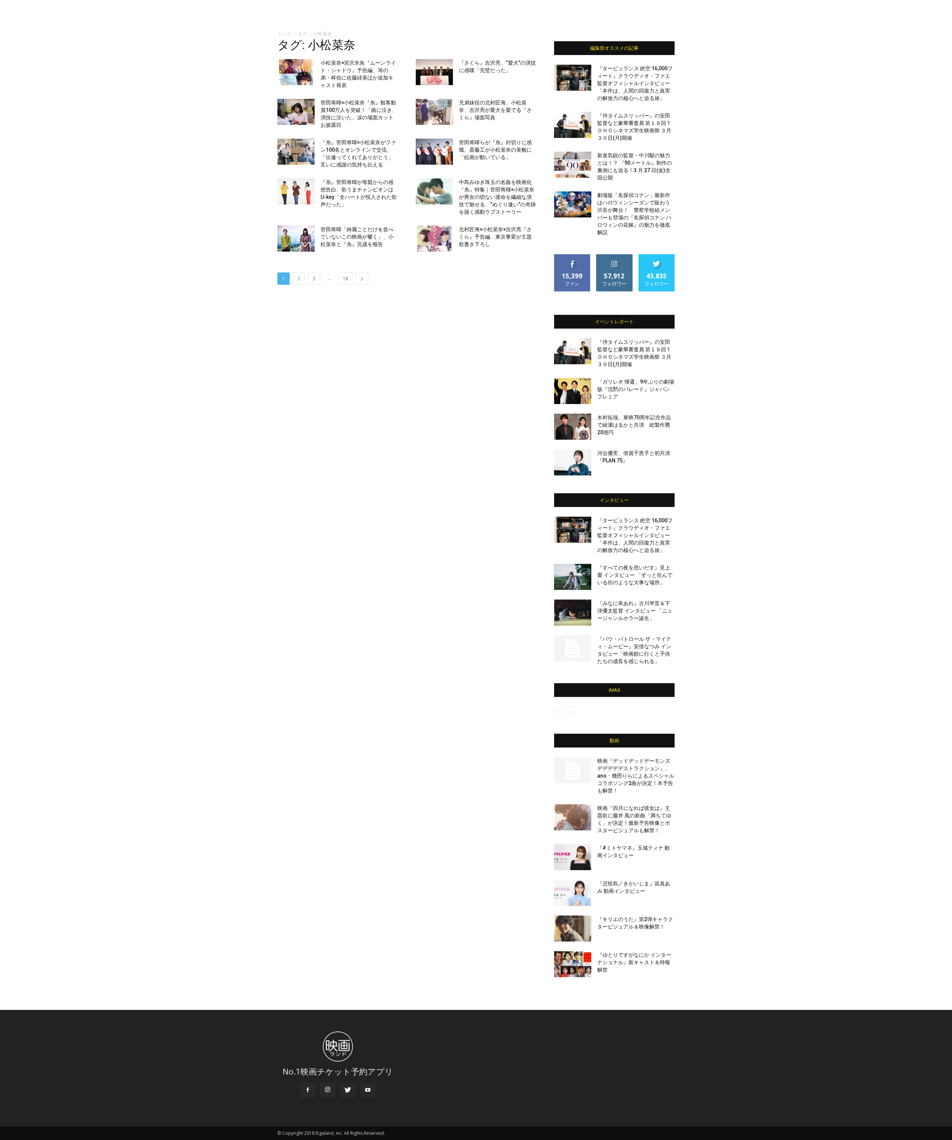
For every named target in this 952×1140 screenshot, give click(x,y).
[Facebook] (307, 1090)
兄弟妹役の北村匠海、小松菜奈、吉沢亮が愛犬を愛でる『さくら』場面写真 (495, 110)
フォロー (614, 257)
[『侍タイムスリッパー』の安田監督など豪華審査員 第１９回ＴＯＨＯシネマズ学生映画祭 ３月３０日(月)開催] (572, 125)
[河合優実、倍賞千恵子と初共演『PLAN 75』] (572, 462)
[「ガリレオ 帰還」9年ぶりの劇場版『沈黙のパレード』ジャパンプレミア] (572, 391)
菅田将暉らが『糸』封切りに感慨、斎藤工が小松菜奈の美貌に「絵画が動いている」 (495, 149)
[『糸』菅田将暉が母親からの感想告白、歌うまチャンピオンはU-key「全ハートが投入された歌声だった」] (296, 191)
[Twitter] (347, 1090)
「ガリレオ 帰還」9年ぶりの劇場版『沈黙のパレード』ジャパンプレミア (635, 389)
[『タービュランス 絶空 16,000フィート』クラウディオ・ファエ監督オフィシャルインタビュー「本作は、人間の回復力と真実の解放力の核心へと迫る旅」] (572, 78)
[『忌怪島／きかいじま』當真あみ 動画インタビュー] (572, 893)
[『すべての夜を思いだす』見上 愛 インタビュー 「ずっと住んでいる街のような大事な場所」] (572, 577)
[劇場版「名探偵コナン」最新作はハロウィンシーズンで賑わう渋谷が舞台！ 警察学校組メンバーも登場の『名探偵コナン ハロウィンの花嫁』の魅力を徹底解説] (572, 204)
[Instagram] (327, 1090)
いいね (572, 257)
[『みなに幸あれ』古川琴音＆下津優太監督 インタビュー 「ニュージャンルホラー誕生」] (572, 613)
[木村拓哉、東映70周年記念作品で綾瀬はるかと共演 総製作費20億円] (572, 427)
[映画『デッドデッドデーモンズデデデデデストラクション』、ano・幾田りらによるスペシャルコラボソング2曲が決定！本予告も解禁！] (572, 770)
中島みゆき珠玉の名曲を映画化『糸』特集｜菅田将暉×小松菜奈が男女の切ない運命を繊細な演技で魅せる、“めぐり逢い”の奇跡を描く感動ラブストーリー (497, 197)
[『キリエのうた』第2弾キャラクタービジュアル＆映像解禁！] (572, 928)
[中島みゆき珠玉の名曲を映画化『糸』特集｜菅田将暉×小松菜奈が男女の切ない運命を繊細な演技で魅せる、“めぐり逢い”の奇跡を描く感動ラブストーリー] (434, 191)
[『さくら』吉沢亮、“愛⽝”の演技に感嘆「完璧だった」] (434, 72)
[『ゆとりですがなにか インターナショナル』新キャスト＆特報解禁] (572, 964)
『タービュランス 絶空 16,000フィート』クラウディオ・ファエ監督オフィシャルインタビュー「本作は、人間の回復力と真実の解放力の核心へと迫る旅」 (635, 83)
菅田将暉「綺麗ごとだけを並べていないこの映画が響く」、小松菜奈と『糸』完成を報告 (357, 236)
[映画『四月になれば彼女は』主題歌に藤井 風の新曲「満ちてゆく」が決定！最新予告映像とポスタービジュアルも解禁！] (572, 817)
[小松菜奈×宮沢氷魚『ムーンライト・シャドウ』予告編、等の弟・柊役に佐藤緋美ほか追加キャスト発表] (296, 72)
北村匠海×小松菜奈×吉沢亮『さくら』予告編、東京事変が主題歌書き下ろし (495, 236)
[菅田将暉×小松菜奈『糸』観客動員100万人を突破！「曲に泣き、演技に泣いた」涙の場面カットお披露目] (296, 112)
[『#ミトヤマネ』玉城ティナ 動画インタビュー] (572, 857)
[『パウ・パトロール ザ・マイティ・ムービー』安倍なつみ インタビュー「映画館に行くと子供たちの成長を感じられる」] (572, 648)
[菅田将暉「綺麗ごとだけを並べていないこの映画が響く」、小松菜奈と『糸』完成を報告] (296, 239)
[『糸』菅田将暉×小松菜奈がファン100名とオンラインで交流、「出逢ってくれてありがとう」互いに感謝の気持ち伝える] (296, 152)
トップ (284, 33)
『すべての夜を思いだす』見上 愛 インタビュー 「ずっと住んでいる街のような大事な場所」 (634, 575)
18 (345, 278)
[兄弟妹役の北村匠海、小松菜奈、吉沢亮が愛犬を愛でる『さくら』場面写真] (434, 112)
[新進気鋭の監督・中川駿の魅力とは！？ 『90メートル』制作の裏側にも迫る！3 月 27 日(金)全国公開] (572, 165)
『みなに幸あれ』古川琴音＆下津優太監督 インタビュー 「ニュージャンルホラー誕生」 (634, 610)
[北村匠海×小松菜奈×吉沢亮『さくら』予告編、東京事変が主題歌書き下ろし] (434, 239)
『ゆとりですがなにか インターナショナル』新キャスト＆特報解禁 (634, 962)
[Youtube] (367, 1090)
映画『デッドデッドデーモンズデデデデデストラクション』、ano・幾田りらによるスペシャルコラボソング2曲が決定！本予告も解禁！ (635, 776)
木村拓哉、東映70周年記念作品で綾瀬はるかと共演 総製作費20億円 (634, 424)
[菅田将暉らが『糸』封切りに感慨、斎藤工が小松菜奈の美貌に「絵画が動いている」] (434, 152)
